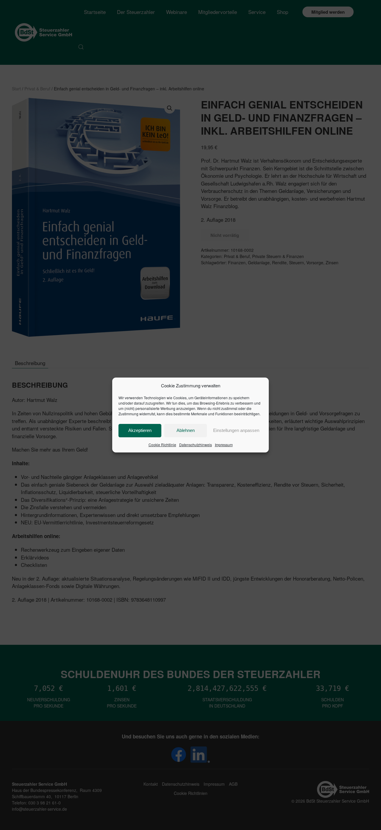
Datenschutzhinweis (195, 444)
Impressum (224, 444)
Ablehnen (186, 430)
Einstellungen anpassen (236, 430)
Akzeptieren (140, 430)
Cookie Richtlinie (162, 444)
